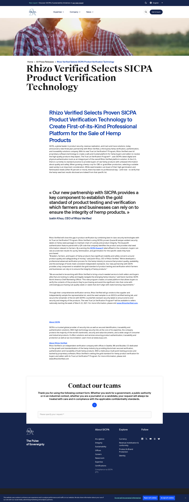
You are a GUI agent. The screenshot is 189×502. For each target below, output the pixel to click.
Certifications (100, 465)
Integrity (98, 443)
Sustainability (100, 446)
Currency (123, 439)
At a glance (99, 439)
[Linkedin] (143, 439)
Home (30, 62)
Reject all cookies (150, 498)
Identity (122, 455)
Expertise (57, 12)
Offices (98, 450)
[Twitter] (147, 439)
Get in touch (156, 12)
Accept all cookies (167, 498)
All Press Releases (45, 62)
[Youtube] (151, 439)
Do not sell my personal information (128, 498)
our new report (78, 3)
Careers (98, 454)
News (88, 12)
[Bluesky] (160, 439)
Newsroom (99, 458)
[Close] (185, 497)
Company (74, 12)
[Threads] (156, 439)
